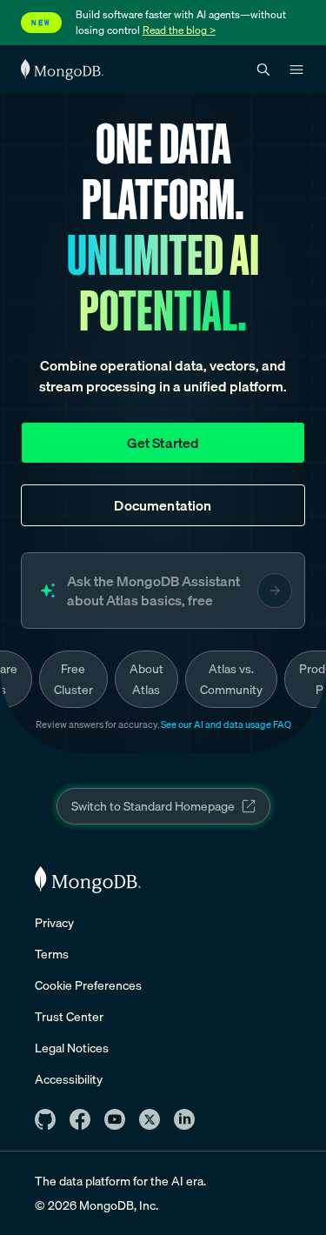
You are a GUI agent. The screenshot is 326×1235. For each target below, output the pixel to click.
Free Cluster (73, 679)
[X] (149, 1119)
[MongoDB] (88, 879)
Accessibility (69, 1079)
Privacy (54, 922)
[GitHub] (45, 1119)
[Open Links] (296, 69)
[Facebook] (80, 1119)
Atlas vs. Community (231, 679)
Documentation (162, 505)
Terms (52, 954)
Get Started (163, 442)
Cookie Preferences (88, 985)
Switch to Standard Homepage (153, 806)
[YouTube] (114, 1119)
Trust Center (69, 1016)
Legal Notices (72, 1048)
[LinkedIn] (184, 1119)
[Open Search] (263, 70)
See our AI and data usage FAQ (226, 724)
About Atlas (146, 679)
